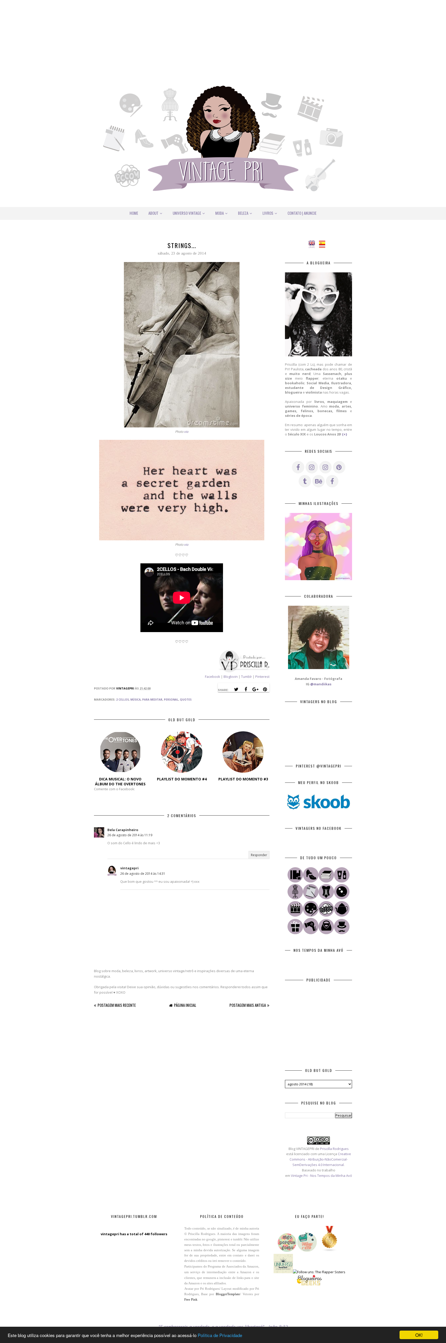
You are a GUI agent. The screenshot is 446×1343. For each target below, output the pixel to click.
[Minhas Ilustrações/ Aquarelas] (310, 915)
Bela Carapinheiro (122, 829)
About (153, 213)
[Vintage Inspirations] (295, 898)
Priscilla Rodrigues (334, 1148)
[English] (313, 245)
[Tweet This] (236, 689)
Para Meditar (152, 699)
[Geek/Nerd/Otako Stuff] (326, 915)
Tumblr (247, 676)
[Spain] (324, 245)
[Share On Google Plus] (255, 689)
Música (135, 699)
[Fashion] (310, 881)
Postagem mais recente (117, 1005)
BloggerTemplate (228, 1294)
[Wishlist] (326, 933)
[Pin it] (265, 689)
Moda (219, 213)
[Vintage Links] (341, 933)
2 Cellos (122, 699)
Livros (267, 213)
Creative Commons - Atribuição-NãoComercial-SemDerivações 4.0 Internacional (320, 1159)
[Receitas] (341, 915)
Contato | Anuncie (302, 213)
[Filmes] (295, 915)
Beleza (243, 213)
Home (134, 213)
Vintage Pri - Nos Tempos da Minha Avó (321, 1175)
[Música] (341, 898)
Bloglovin (231, 676)
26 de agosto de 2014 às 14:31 (142, 873)
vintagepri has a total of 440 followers (134, 1234)
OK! (419, 1335)
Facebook (212, 676)
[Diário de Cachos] (310, 933)
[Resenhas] (310, 898)
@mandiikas (320, 684)
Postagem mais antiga (247, 1005)
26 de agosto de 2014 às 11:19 (129, 835)
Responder (259, 855)
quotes (186, 699)
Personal (171, 699)
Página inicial (185, 1005)
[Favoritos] (295, 881)
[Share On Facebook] (246, 689)
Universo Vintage (187, 213)
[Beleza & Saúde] (341, 881)
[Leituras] (326, 881)
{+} (344, 434)
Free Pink (190, 1299)
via (186, 431)
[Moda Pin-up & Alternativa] (326, 898)
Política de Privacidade (220, 1335)
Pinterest (262, 676)
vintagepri (129, 868)
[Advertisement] (223, 36)
